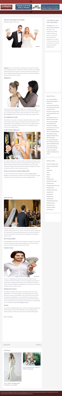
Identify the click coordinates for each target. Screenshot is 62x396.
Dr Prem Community (31, 392)
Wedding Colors (50, 183)
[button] (31, 2)
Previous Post (6, 344)
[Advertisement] (22, 58)
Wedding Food (50, 192)
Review (48, 176)
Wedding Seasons (51, 203)
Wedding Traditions (51, 207)
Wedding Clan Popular (52, 181)
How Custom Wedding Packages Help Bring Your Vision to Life (52, 101)
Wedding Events (50, 187)
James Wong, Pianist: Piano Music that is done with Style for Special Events (53, 107)
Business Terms (5, 393)
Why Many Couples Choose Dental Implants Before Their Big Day (53, 113)
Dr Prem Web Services (50, 392)
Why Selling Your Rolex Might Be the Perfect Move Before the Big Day (52, 135)
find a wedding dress (8, 114)
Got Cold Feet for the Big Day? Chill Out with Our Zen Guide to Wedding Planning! (53, 141)
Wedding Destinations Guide (53, 185)
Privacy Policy (18, 393)
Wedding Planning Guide (52, 200)
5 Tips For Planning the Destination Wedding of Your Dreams (53, 151)
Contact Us (49, 47)
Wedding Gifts (50, 194)
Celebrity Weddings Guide (52, 164)
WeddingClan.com (51, 25)
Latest (48, 172)
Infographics (49, 170)
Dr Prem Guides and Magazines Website (9, 392)
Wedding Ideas (50, 198)
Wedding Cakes (50, 179)
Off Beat (48, 174)
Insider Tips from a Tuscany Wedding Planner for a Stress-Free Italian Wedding (53, 129)
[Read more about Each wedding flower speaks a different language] (32, 359)
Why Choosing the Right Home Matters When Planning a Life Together (52, 123)
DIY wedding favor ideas (22, 302)
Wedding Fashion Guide (52, 190)
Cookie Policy (11, 393)
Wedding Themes (50, 205)
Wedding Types (50, 209)
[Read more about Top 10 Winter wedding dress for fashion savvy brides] (12, 367)
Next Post (39, 344)
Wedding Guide (50, 196)
